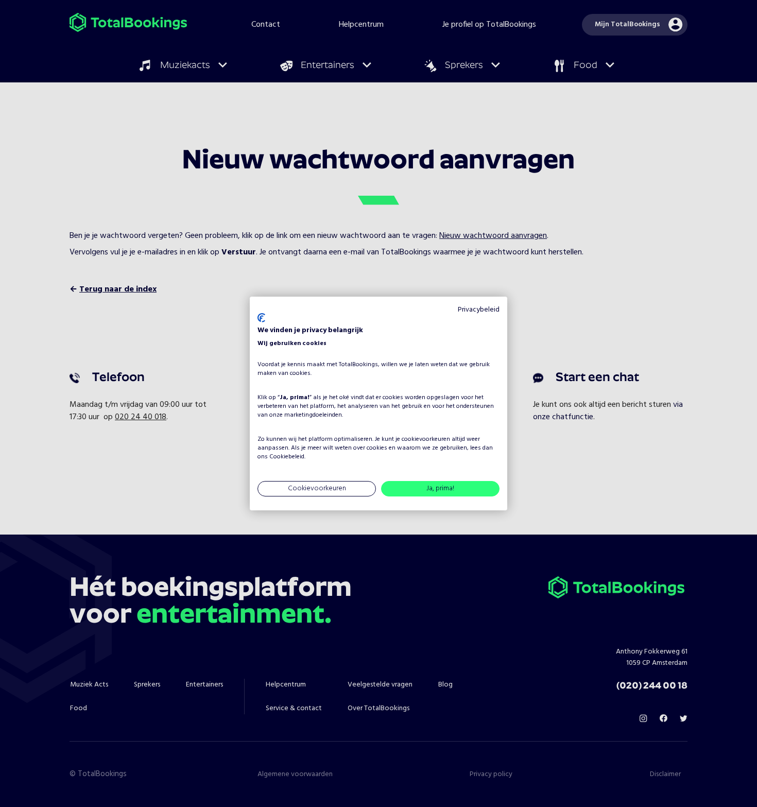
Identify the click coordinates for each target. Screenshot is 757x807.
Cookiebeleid (286, 457)
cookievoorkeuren (426, 439)
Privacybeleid (479, 310)
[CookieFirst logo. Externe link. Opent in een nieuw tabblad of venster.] (261, 317)
